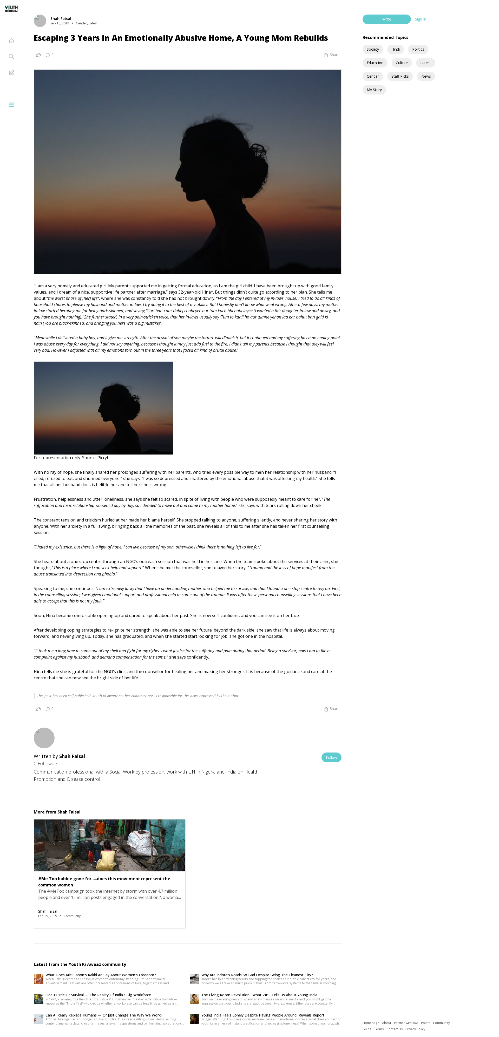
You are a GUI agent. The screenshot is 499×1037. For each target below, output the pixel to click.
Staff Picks (400, 76)
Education (375, 62)
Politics (418, 49)
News (426, 76)
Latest (425, 62)
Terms (379, 1029)
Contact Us (394, 1029)
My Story (374, 89)
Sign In (420, 19)
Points (426, 1023)
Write (386, 19)
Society (373, 49)
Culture (402, 62)
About (387, 1023)
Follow (331, 757)
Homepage (371, 1023)
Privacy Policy (415, 1029)
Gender (373, 76)
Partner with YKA (406, 1023)
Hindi (395, 49)
